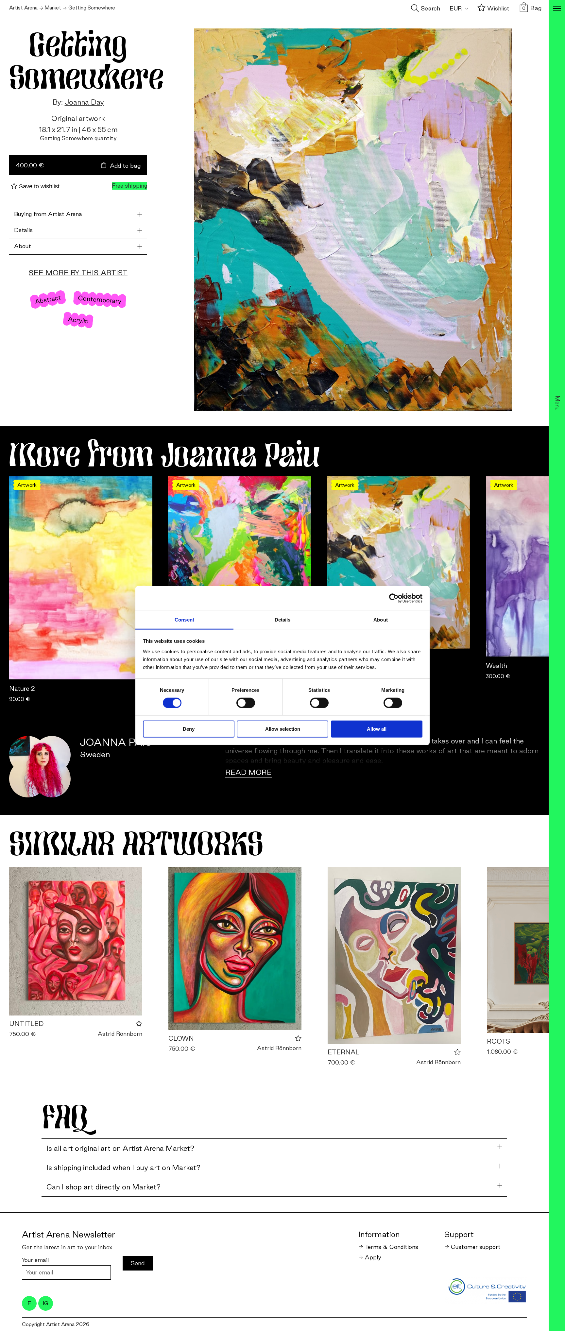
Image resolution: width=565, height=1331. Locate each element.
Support (459, 1234)
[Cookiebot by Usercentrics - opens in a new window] (393, 598)
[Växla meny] (557, 9)
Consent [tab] (184, 619)
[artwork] (75, 941)
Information (379, 1234)
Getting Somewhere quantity (78, 138)
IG (45, 1303)
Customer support (476, 1247)
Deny (189, 729)
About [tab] (380, 619)
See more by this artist (78, 273)
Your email (35, 1260)
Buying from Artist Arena (48, 214)
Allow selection (282, 729)
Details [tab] (283, 619)
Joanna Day (84, 102)
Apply (373, 1257)
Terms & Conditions (391, 1247)
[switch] (245, 703)
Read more (248, 772)
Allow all (376, 729)
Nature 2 (22, 688)
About (22, 246)
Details (23, 230)
